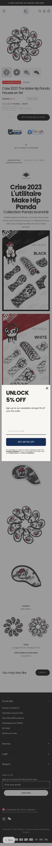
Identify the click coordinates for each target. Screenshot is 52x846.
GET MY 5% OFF (26, 441)
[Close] (47, 388)
